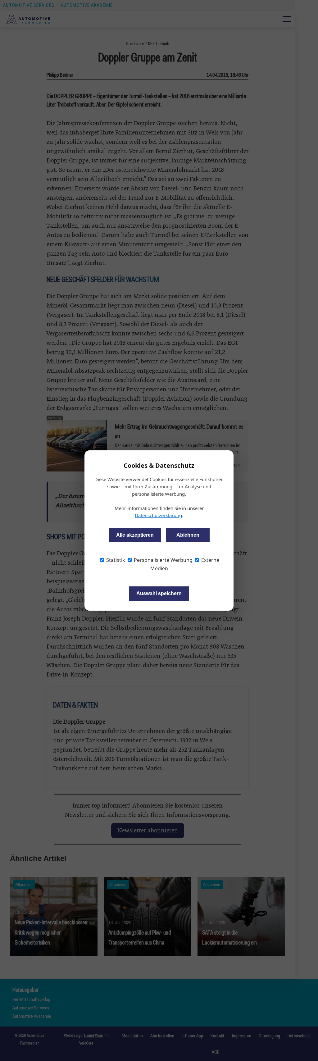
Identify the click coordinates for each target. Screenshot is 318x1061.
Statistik (115, 560)
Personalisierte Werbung (163, 560)
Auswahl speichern (159, 593)
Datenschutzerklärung (158, 515)
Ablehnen (187, 535)
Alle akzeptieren (135, 535)
